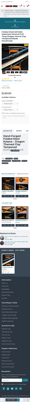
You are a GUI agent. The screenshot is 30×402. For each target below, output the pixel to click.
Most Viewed (19, 250)
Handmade (5, 163)
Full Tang (24, 161)
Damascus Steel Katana (21, 10)
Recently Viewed (8, 250)
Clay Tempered (16, 161)
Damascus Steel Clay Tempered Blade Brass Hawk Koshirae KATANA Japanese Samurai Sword (8, 220)
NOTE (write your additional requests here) (13, 113)
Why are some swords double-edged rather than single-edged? (16, 242)
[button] (3, 57)
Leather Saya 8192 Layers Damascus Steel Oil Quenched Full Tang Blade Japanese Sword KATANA (8, 191)
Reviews (19, 131)
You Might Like (7, 203)
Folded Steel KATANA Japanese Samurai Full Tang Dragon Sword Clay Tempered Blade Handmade (8, 267)
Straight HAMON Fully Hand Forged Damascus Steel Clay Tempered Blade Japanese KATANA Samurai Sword (21, 191)
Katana (16, 158)
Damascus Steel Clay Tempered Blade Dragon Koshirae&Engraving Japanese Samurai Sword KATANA (21, 220)
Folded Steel (9, 158)
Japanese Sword (6, 161)
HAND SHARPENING (7, 101)
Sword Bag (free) (6, 107)
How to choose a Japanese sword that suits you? (16, 237)
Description (7, 131)
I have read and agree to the (14, 384)
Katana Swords (9, 10)
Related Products (8, 174)
